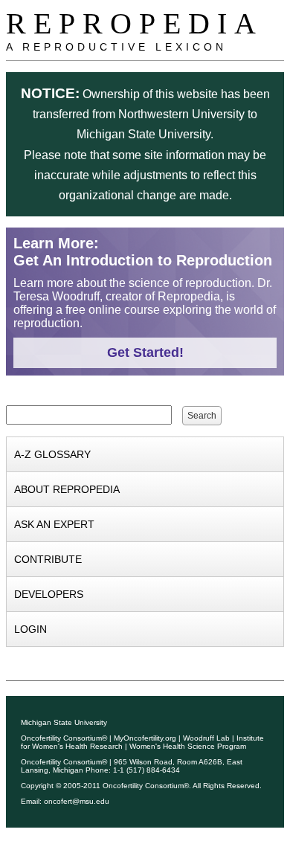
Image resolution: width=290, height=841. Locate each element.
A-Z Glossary (52, 454)
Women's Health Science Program (187, 746)
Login (30, 629)
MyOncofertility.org (145, 738)
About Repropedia (67, 489)
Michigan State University (64, 722)
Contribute (48, 559)
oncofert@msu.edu (76, 801)
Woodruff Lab (206, 738)
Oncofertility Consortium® (64, 738)
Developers (48, 594)
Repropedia (134, 23)
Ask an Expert (54, 524)
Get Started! (145, 352)
